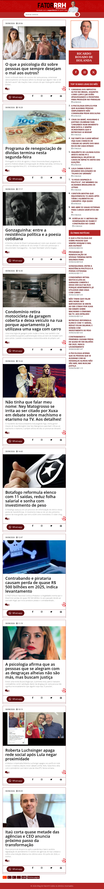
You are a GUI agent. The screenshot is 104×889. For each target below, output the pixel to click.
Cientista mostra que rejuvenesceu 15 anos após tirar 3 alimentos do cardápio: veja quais (85, 197)
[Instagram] (84, 72)
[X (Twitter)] (93, 72)
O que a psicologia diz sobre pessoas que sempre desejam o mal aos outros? (80, 242)
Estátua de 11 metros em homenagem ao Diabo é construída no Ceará (84, 221)
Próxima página (33, 877)
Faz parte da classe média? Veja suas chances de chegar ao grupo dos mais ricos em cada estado (85, 142)
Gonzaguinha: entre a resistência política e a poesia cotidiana (81, 268)
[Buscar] (77, 14)
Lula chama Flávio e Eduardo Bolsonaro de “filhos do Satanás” (83, 171)
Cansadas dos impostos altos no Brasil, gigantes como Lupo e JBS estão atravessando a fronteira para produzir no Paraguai (85, 94)
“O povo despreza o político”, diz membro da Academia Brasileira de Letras (84, 183)
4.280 (24, 877)
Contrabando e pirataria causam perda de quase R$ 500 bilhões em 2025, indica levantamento (81, 341)
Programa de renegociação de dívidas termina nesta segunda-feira (80, 256)
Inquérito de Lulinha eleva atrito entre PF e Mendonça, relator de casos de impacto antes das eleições (85, 157)
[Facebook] (75, 72)
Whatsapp (17, 97)
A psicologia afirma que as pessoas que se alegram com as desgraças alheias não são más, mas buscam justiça (81, 359)
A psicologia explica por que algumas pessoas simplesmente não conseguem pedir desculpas (85, 109)
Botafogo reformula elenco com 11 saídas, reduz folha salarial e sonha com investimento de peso (80, 325)
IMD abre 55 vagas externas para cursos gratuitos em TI (85, 210)
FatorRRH (52, 9)
